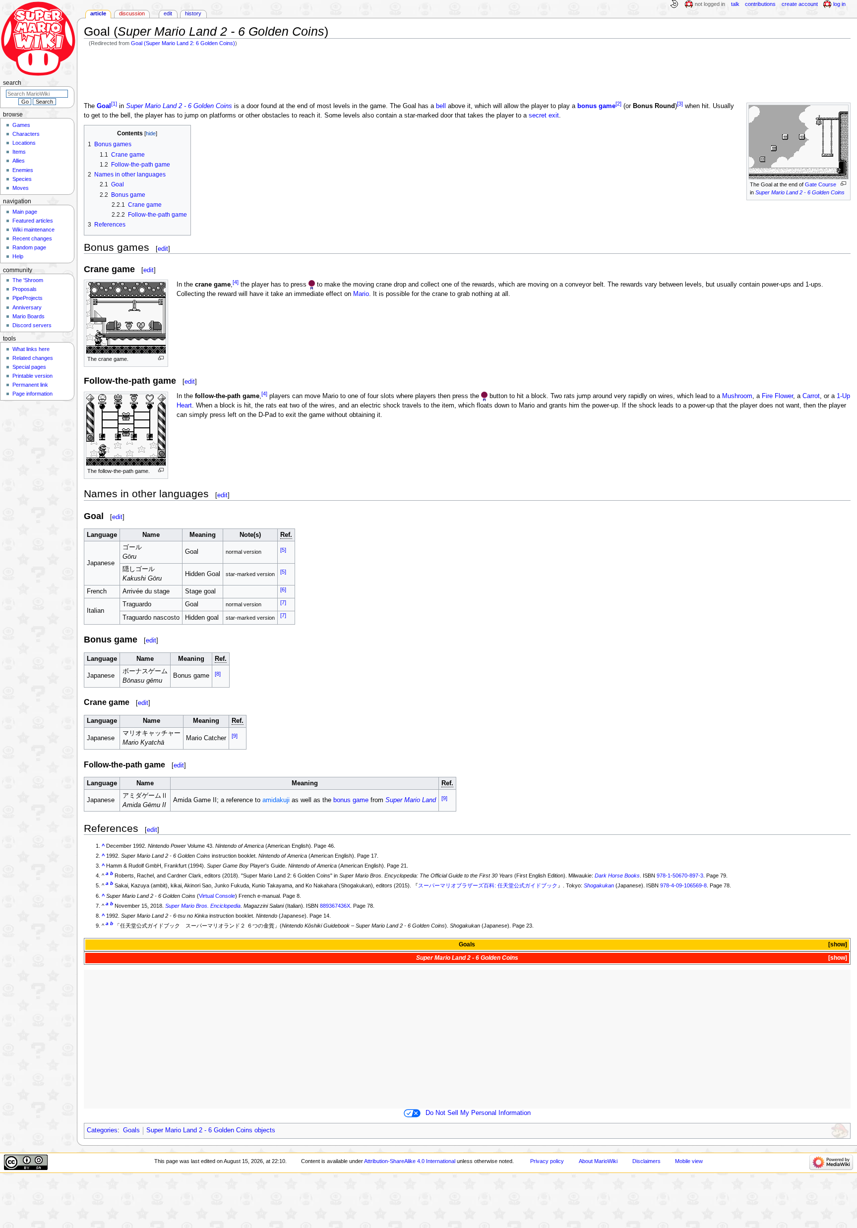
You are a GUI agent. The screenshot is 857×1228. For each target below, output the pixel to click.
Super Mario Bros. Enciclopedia (203, 906)
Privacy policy (547, 1161)
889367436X (335, 906)
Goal (104, 106)
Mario (361, 294)
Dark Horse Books (617, 875)
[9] (235, 736)
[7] (283, 602)
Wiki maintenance (33, 230)
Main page (24, 212)
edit (163, 248)
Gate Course (820, 184)
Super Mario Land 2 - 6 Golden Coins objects (210, 1130)
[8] (218, 674)
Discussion (132, 13)
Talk (735, 4)
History (193, 13)
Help (17, 256)
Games (21, 125)
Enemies (22, 170)
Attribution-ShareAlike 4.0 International (409, 1161)
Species (22, 179)
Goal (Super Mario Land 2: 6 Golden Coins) (183, 43)
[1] (114, 104)
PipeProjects (27, 298)
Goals (467, 944)
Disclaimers (646, 1161)
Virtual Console (217, 896)
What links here (31, 349)
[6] (283, 589)
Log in (839, 4)
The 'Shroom (27, 280)
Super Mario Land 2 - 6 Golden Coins (800, 192)
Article (98, 13)
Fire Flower (777, 396)
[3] (680, 104)
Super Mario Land (410, 800)
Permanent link (30, 385)
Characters (26, 134)
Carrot (811, 396)
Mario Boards (28, 316)
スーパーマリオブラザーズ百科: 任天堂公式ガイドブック (487, 885)
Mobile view (689, 1161)
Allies (18, 161)
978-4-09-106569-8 (683, 885)
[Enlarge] (843, 183)
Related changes (32, 358)
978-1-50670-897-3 (680, 875)
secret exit (544, 115)
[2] (618, 104)
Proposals (24, 289)
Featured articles (32, 221)
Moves (20, 188)
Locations (24, 143)
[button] (837, 944)
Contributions (760, 4)
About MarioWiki (598, 1161)
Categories (102, 1130)
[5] (283, 550)
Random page (29, 247)
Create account (800, 4)
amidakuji (276, 800)
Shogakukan (599, 885)
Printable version (32, 376)
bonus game (596, 106)
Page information (32, 394)
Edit (168, 13)
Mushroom (737, 396)
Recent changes (32, 238)
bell (441, 106)
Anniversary (27, 307)
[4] (236, 282)
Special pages (29, 367)
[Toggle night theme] (674, 4)
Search (12, 83)
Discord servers (32, 325)
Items (19, 152)
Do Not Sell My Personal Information (478, 1113)
